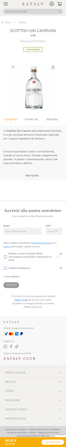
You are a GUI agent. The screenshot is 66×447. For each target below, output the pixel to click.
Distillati (22, 22)
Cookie (6, 246)
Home (7, 22)
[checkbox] (5, 257)
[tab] (10, 119)
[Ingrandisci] (13, 67)
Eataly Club (20, 300)
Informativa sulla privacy (41, 243)
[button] (51, 4)
